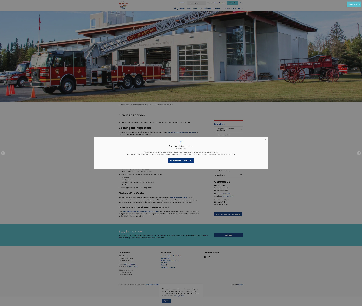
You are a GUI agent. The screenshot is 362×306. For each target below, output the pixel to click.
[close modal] (265, 139)
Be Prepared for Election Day (181, 161)
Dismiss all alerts (354, 4)
